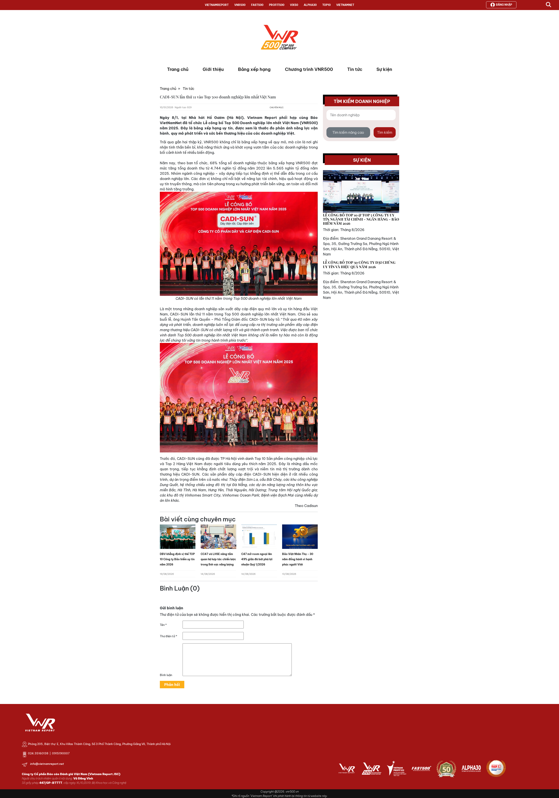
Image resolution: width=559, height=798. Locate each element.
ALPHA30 (310, 5)
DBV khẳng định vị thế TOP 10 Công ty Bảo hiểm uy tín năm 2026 (177, 559)
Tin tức (354, 69)
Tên (163, 625)
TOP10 (326, 5)
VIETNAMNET (345, 5)
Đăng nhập (504, 4)
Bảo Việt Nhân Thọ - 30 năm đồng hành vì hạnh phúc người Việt (297, 559)
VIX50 (294, 5)
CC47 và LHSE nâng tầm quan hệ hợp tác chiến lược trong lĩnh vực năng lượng (218, 559)
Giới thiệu (213, 69)
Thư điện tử (168, 636)
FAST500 (257, 5)
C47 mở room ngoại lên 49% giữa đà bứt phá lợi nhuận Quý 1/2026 (257, 559)
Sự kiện (384, 69)
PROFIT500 (276, 5)
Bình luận (166, 675)
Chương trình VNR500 (309, 69)
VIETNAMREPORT (217, 5)
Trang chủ (177, 69)
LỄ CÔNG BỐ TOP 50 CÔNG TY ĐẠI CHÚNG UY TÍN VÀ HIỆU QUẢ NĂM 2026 (359, 264)
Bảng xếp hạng (254, 69)
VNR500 (239, 5)
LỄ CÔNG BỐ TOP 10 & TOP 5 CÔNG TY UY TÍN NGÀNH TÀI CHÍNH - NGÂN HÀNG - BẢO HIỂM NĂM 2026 (361, 219)
